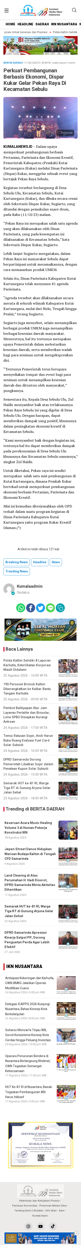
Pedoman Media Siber (53, 1205)
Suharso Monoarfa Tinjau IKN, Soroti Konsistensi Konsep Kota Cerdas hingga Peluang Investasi (28, 1035)
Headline (39, 562)
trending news (16, 571)
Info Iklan (51, 1210)
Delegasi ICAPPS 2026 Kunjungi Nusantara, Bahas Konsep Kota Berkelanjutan (27, 1009)
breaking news (16, 562)
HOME (10, 24)
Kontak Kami (40, 1215)
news (56, 562)
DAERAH (42, 24)
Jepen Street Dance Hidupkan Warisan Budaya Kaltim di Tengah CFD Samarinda (30, 854)
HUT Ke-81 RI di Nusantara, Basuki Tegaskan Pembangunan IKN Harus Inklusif (28, 1092)
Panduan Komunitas (24, 1205)
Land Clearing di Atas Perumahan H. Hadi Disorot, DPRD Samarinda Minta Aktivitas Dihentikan (29, 882)
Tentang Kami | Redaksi (28, 1210)
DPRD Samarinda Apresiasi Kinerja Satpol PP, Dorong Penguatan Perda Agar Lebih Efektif (27, 939)
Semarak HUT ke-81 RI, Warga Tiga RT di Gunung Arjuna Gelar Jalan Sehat (28, 911)
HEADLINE (25, 24)
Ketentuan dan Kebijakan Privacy (39, 1200)
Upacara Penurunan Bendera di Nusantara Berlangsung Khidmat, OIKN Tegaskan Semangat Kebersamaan (27, 1063)
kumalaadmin (30, 586)
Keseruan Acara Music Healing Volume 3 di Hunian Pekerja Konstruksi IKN (28, 828)
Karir (62, 1210)
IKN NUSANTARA (64, 24)
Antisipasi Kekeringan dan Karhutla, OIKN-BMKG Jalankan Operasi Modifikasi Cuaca (29, 983)
